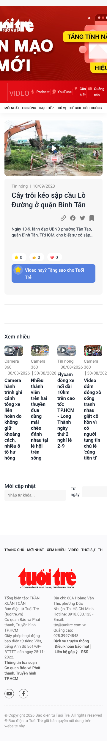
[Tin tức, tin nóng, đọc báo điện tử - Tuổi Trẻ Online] (5, 92)
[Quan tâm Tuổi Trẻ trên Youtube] (9, 693)
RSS (84, 652)
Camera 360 (11, 364)
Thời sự (88, 550)
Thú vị (61, 108)
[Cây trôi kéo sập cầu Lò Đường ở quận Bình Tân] (53, 148)
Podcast (43, 92)
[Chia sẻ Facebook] (72, 218)
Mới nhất (11, 108)
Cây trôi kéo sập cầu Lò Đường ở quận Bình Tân (49, 200)
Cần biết (83, 92)
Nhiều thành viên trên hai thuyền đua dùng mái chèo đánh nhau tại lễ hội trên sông (39, 419)
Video (73, 550)
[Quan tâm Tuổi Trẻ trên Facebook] (23, 693)
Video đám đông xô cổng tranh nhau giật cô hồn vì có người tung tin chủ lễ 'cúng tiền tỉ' (92, 419)
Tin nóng (29, 108)
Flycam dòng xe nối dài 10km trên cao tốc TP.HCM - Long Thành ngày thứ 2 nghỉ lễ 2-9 (66, 410)
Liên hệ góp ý (66, 652)
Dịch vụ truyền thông (71, 641)
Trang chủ (14, 550)
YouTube (65, 92)
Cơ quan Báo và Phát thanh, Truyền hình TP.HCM (22, 673)
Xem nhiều (17, 337)
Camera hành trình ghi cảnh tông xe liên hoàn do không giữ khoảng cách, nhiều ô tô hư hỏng (13, 419)
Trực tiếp (46, 108)
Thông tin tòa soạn (20, 663)
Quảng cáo (99, 92)
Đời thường (92, 108)
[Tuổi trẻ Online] (48, 578)
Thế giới (74, 108)
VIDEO (19, 93)
